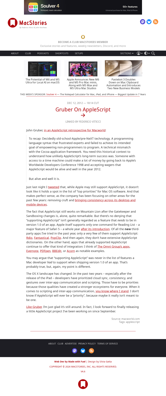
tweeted (53, 187)
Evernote (32, 251)
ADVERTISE (71, 343)
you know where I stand (112, 291)
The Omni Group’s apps (113, 246)
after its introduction (95, 229)
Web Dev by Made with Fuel (69, 361)
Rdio (29, 238)
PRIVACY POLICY (87, 343)
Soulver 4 (51, 94)
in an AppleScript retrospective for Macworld (74, 130)
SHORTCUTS (61, 53)
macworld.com (130, 319)
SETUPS (79, 53)
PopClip (56, 238)
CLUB (28, 53)
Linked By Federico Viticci (83, 121)
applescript (133, 322)
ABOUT (15, 53)
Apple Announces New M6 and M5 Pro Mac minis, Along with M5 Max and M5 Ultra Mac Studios (83, 84)
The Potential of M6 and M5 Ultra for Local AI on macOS (42, 81)
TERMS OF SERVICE (107, 343)
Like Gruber (34, 307)
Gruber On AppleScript (83, 109)
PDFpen (45, 251)
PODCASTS (43, 53)
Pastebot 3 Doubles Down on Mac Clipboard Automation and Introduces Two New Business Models (124, 84)
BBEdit (56, 251)
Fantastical (41, 238)
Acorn (71, 251)
